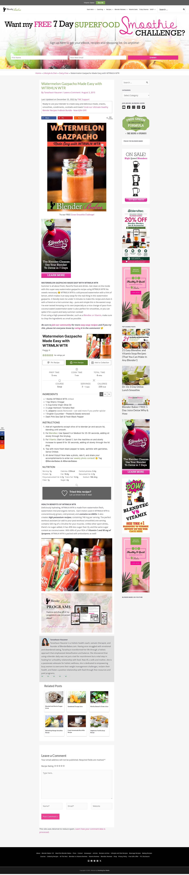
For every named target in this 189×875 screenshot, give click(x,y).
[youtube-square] (124, 107)
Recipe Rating (47, 766)
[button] (94, 9)
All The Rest (64, 856)
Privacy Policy (122, 856)
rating (77, 328)
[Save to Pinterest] (2, 442)
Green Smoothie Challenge (82, 214)
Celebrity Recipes (52, 856)
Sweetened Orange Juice (75, 706)
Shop (115, 856)
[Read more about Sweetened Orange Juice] (77, 697)
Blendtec (53, 433)
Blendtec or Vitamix (92, 315)
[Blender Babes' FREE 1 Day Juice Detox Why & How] (136, 400)
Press (74, 853)
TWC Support (83, 99)
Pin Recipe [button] (54, 362)
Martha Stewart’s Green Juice (99, 706)
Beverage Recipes (135, 853)
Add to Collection (101, 362)
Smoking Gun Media (103, 870)
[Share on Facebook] (2, 433)
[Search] (184, 9)
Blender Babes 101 (48, 853)
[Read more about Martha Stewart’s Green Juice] (99, 697)
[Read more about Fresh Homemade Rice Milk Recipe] (77, 721)
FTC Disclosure (145, 856)
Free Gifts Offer (133, 856)
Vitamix (52, 439)
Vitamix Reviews (94, 856)
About (38, 853)
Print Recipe (78, 362)
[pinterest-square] (139, 107)
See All (100, 3)
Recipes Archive (104, 853)
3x (109, 394)
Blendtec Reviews (106, 856)
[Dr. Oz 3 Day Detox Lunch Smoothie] (136, 375)
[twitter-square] (144, 107)
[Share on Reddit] (2, 447)
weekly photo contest (84, 458)
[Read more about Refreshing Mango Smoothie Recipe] (54, 721)
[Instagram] (94, 861)
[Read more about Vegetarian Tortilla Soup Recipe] (99, 721)
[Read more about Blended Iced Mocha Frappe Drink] (54, 697)
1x (101, 394)
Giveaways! (87, 853)
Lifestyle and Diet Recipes (119, 853)
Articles (95, 853)
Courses (43, 856)
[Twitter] (100, 861)
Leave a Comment (72, 92)
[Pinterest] (97, 861)
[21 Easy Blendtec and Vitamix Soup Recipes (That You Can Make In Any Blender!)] (136, 338)
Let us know (75, 495)
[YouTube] (88, 861)
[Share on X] (2, 438)
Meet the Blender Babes (63, 853)
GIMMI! (153, 57)
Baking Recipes (147, 853)
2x (105, 394)
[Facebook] (91, 861)
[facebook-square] (129, 107)
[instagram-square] (134, 107)
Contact (80, 853)
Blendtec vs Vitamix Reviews (78, 856)
